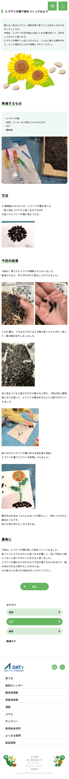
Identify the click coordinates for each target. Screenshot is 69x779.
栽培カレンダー (14, 685)
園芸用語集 (11, 692)
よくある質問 (13, 735)
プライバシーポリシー (34, 766)
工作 (11, 621)
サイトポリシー (34, 763)
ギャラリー (11, 721)
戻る (34, 586)
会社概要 (34, 756)
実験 (11, 612)
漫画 (7, 707)
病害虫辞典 (11, 700)
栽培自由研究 (13, 728)
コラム (9, 714)
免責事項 (34, 769)
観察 (11, 631)
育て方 (9, 678)
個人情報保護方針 (34, 759)
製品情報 (10, 742)
